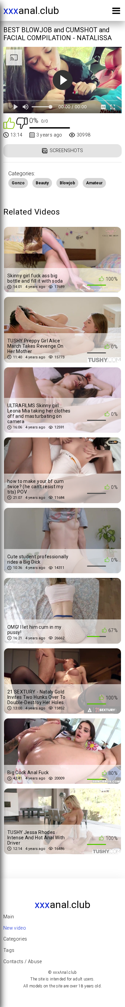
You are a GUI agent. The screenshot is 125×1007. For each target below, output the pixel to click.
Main (8, 916)
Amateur (94, 183)
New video (14, 928)
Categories (15, 939)
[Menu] (116, 12)
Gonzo (18, 183)
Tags (8, 950)
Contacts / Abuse (22, 961)
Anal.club (31, 10)
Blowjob (67, 183)
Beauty (42, 183)
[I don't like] (22, 123)
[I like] (9, 123)
